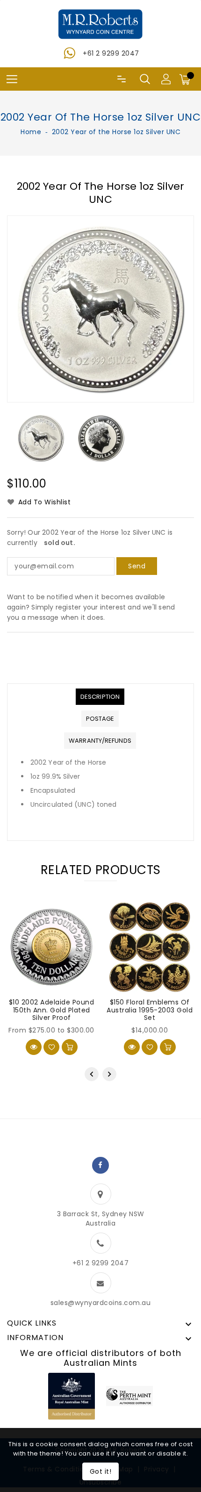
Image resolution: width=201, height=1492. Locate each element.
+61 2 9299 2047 (111, 53)
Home (31, 131)
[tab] (100, 697)
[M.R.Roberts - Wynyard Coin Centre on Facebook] (100, 1165)
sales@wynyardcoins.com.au (100, 1302)
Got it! (101, 1471)
